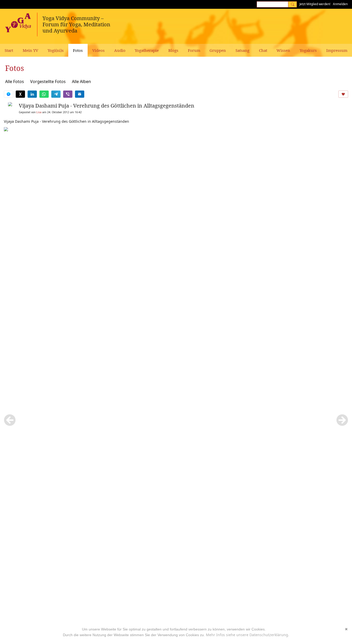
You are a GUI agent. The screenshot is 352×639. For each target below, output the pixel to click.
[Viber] (67, 94)
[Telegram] (56, 94)
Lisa (38, 112)
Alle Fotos (14, 81)
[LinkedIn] (32, 94)
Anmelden (340, 4)
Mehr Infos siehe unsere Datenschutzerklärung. (247, 634)
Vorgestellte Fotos (48, 81)
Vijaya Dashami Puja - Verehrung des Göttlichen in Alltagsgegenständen (106, 105)
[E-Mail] (79, 94)
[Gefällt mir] (343, 94)
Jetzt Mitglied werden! (314, 4)
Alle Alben (81, 81)
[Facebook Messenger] (8, 94)
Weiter (342, 420)
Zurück (10, 420)
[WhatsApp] (44, 94)
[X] (20, 94)
